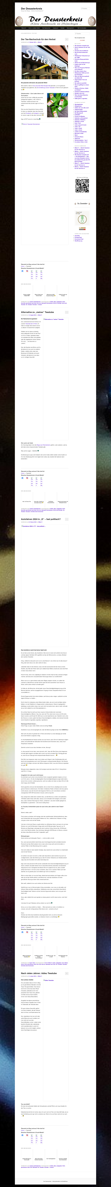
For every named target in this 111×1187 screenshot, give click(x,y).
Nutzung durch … (71, 28)
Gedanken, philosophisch (81, 118)
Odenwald (43, 303)
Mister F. (40, 42)
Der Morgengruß (79, 113)
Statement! (77, 138)
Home (22, 266)
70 (51, 963)
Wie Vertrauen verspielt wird (82, 45)
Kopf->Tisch (32, 963)
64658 (51, 301)
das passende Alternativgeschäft (41, 85)
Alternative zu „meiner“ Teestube (37, 312)
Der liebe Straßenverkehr (81, 111)
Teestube (35, 304)
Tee (26, 304)
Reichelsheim (49, 303)
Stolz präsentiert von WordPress (60, 1181)
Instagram (36, 113)
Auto (63, 963)
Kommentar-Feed (79, 239)
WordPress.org (78, 241)
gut (33, 303)
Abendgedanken (79, 104)
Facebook (28, 113)
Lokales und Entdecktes (35, 301)
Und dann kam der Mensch (81, 50)
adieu (55, 301)
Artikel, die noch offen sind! (82, 108)
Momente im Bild (79, 133)
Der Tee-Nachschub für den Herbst (38, 39)
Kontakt (62, 28)
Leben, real (77, 126)
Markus (76, 151)
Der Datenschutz (46, 28)
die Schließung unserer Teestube (45, 87)
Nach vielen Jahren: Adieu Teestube (39, 973)
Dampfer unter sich (79, 93)
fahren (22, 964)
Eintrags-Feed (78, 237)
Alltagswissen (78, 106)
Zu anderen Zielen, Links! (81, 142)
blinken (66, 963)
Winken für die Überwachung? (82, 62)
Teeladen (30, 304)
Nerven (43, 964)
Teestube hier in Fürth (31, 323)
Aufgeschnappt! (79, 109)
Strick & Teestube (57, 303)
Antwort (39, 304)
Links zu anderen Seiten (34, 28)
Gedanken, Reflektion (80, 119)
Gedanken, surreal (79, 121)
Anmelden (77, 235)
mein (40, 964)
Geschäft (23, 303)
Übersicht (23, 28)
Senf (52, 964)
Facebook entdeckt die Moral (82, 91)
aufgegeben (59, 301)
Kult (38, 303)
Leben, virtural (78, 130)
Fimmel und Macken (80, 116)
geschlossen (29, 303)
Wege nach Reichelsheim (43, 445)
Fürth (63, 301)
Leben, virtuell (78, 128)
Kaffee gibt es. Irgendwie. (81, 98)
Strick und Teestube (57, 510)
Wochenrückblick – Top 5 (81, 140)
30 (45, 963)
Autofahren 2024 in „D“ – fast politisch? (41, 519)
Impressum (55, 28)
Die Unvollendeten (82, 28)
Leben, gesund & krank (80, 125)
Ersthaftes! (77, 114)
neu (40, 303)
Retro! (76, 135)
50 (46, 963)
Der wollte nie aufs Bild (80, 83)
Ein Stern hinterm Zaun (80, 71)
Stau (54, 964)
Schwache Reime (79, 137)
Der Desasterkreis (31, 8)
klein (35, 303)
